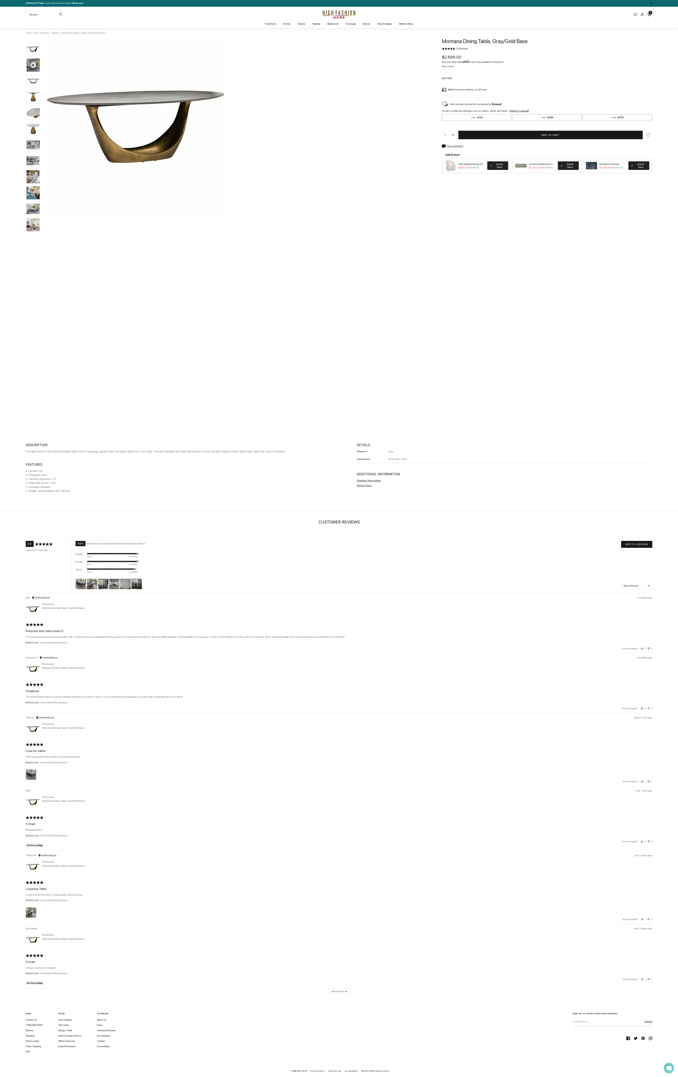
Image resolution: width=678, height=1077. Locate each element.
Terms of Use (334, 1071)
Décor (366, 23)
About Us (101, 1019)
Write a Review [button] (636, 544)
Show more (337, 991)
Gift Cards (63, 1025)
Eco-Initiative (103, 1035)
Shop (28, 33)
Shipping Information (369, 481)
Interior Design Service (69, 1035)
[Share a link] (444, 146)
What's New (406, 23)
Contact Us (31, 1019)
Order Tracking (33, 1046)
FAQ (28, 1051)
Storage (351, 23)
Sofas (286, 23)
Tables (316, 23)
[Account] (642, 14)
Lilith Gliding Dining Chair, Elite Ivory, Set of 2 (471, 164)
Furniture (270, 23)
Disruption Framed (609, 164)
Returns (30, 1030)
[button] (33, 49)
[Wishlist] (635, 14)
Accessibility (103, 1046)
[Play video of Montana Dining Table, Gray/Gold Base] (33, 65)
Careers (101, 1041)
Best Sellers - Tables (46, 33)
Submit (648, 1021)
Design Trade (65, 1030)
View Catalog (65, 1019)
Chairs (301, 23)
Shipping (30, 1035)
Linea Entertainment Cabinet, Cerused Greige (542, 164)
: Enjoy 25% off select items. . (55, 3)
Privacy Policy (317, 1071)
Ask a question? (455, 146)
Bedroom (333, 23)
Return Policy (364, 486)
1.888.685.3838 (34, 1025)
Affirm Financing (66, 1041)
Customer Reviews (106, 1030)
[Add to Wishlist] (648, 135)
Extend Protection (67, 1046)
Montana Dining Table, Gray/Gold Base (63, 608)
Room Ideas (385, 23)
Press (100, 1025)
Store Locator (32, 1041)
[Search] (61, 14)
